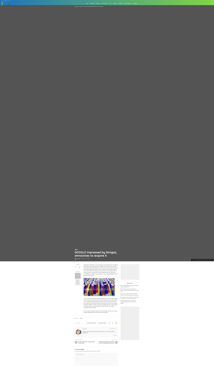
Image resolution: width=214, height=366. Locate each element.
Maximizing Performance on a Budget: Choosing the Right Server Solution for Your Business (128, 302)
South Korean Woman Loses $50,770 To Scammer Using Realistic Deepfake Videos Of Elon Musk (130, 290)
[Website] (114, 335)
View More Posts (113, 328)
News (76, 249)
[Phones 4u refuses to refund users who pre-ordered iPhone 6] (78, 276)
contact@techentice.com (6, 0)
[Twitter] (212, 1)
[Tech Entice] (5, 3)
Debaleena (78, 258)
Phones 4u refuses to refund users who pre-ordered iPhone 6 (78, 282)
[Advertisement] (130, 272)
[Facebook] (211, 1)
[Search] (212, 3)
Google (81, 318)
